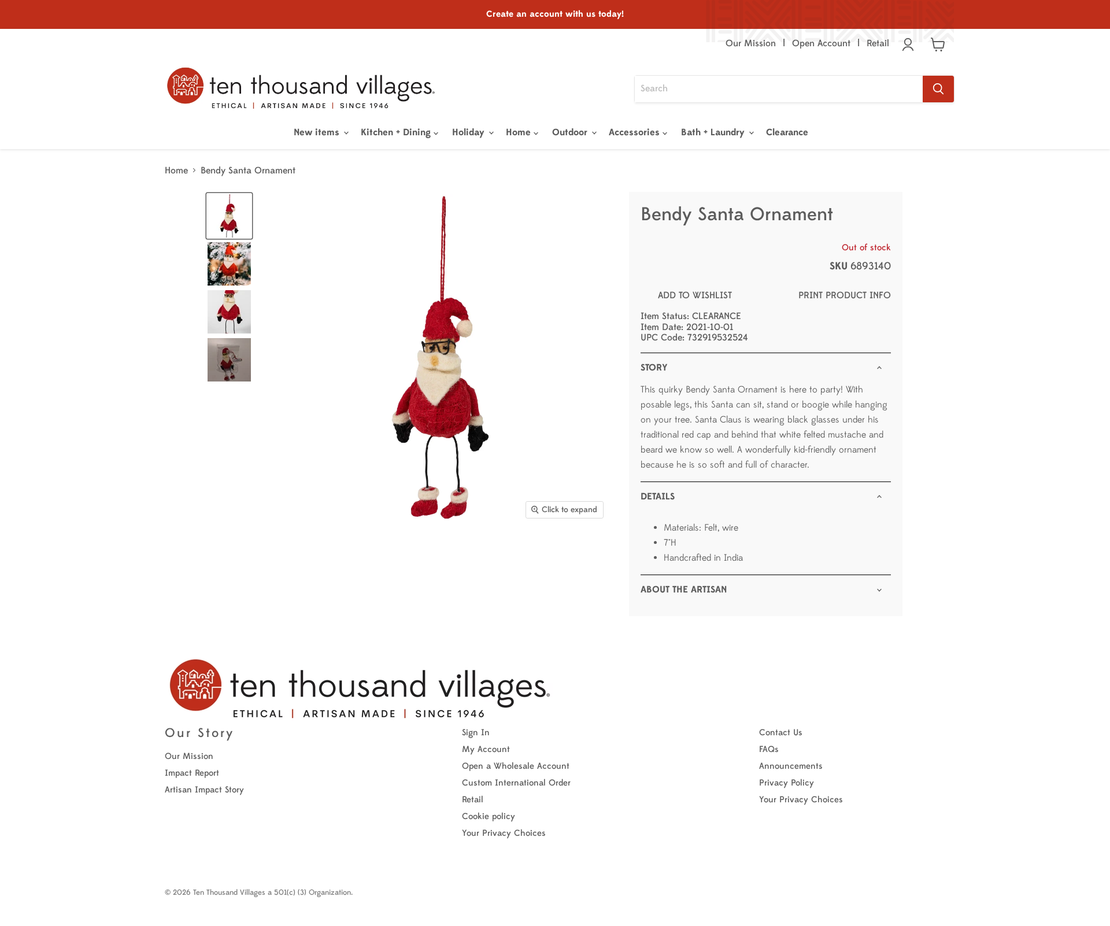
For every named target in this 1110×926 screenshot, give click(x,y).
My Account (486, 749)
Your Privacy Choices (504, 833)
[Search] (938, 89)
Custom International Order (516, 782)
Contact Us (780, 732)
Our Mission (751, 43)
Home (520, 132)
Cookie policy (488, 816)
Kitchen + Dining (397, 132)
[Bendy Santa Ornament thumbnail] (229, 216)
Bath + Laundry (714, 132)
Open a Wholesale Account (515, 766)
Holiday (469, 132)
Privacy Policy (786, 782)
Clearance (787, 132)
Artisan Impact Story (204, 789)
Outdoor (571, 132)
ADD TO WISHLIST (695, 295)
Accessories (636, 132)
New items (318, 132)
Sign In (476, 732)
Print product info (844, 295)
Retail (878, 43)
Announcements (791, 766)
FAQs (769, 749)
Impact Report (192, 773)
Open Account (821, 43)
